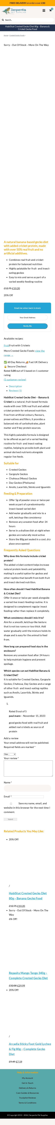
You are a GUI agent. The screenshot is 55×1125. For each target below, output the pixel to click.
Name (8, 782)
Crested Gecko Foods (16, 35)
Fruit (6, 345)
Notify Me (27, 326)
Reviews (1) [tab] (15, 390)
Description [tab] (15, 386)
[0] (49, 10)
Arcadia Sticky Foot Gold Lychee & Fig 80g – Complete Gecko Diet (30, 1049)
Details (14, 885)
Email (8, 796)
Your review (11, 758)
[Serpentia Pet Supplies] (13, 7)
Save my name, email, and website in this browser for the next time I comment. (27, 807)
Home (6, 35)
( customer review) (15, 379)
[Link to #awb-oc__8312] (44, 10)
